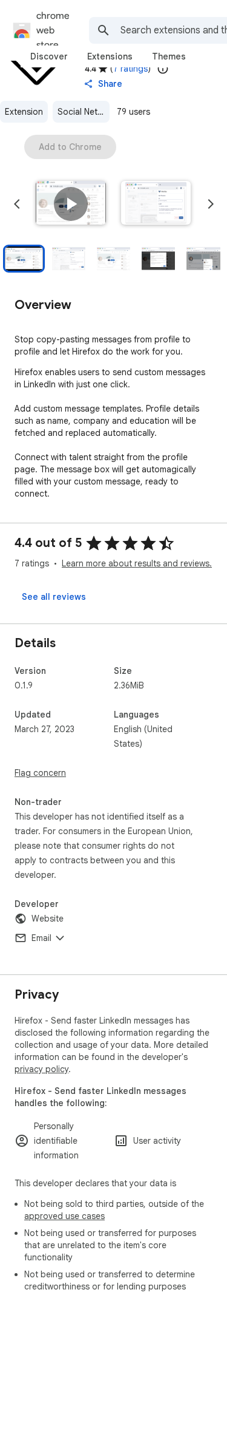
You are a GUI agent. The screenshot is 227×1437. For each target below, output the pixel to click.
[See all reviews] (54, 596)
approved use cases (64, 1216)
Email (41, 938)
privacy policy (41, 1069)
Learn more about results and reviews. (137, 563)
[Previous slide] (17, 204)
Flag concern (40, 772)
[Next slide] (211, 204)
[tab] (49, 56)
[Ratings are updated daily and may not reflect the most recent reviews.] (163, 68)
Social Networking (84, 111)
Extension (24, 111)
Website (47, 918)
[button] (71, 204)
